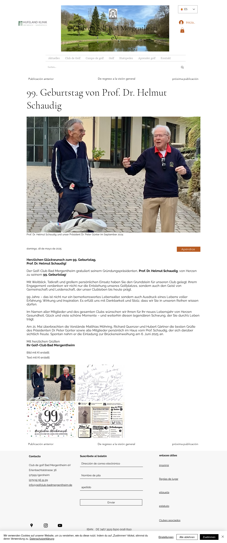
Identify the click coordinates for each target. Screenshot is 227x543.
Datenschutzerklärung (42, 538)
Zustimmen (209, 537)
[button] (182, 30)
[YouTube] (60, 525)
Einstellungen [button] (166, 537)
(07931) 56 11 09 (38, 480)
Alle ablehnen (187, 537)
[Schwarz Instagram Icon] (45, 525)
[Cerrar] (223, 537)
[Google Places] (31, 525)
